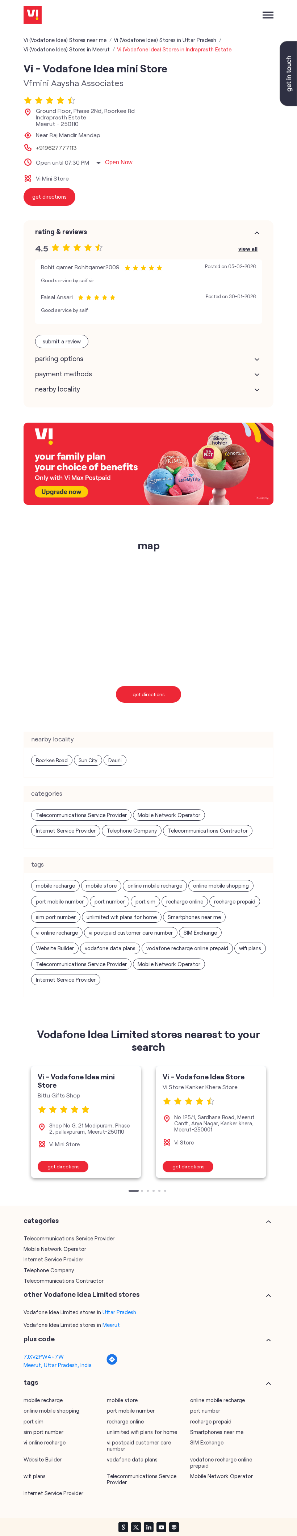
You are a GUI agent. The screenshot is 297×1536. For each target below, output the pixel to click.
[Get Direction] (112, 1363)
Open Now (119, 162)
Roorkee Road (52, 760)
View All (248, 248)
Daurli (115, 760)
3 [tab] (148, 1191)
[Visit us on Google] (123, 1527)
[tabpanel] (86, 1122)
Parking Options (59, 359)
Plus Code (39, 1339)
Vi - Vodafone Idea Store (203, 1076)
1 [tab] (130, 1191)
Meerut (111, 1324)
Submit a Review (62, 341)
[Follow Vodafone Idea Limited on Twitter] (135, 1527)
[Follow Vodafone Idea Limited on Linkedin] (148, 1527)
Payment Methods (63, 374)
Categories (41, 1220)
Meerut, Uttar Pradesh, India (58, 1365)
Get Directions (149, 694)
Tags (31, 1382)
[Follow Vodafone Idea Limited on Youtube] (161, 1527)
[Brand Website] (173, 1527)
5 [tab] (160, 1191)
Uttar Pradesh (119, 1312)
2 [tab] (143, 1191)
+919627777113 (56, 147)
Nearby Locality (57, 389)
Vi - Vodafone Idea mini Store (76, 1080)
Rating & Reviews (61, 232)
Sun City (88, 760)
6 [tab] (166, 1191)
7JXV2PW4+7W (44, 1356)
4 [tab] (154, 1191)
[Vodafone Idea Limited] (33, 15)
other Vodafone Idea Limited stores (81, 1294)
